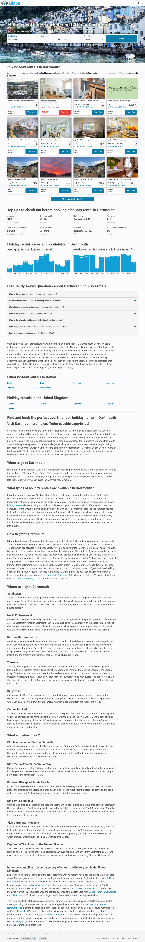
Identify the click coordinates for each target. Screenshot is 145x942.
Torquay (10, 388)
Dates (43, 36)
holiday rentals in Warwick (84, 888)
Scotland (77, 404)
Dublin (43, 404)
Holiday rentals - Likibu (10, 2)
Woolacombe (45, 388)
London (11, 404)
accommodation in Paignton (52, 575)
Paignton (77, 383)
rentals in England (16, 921)
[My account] (140, 3)
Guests (87, 36)
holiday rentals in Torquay (20, 578)
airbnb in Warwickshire (33, 885)
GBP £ (42, 938)
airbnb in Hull (18, 911)
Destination (12, 36)
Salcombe (110, 383)
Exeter (43, 383)
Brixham (10, 383)
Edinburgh (12, 408)
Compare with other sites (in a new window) (123, 45)
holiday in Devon (15, 505)
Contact (134, 938)
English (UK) (29, 938)
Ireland (110, 404)
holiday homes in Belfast (52, 914)
